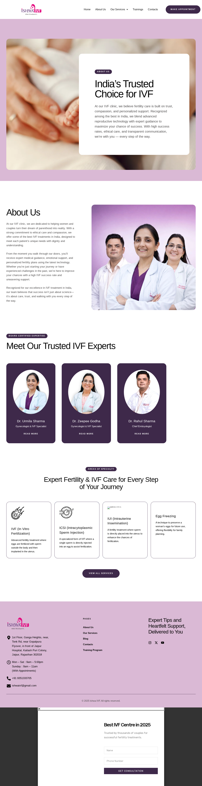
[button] (119, 9)
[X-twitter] (156, 642)
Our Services (117, 9)
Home (87, 9)
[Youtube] (162, 642)
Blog (85, 638)
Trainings (138, 9)
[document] (101, 746)
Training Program (92, 650)
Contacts (153, 9)
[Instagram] (150, 642)
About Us (100, 9)
